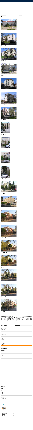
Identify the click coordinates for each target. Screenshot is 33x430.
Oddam (2, 393)
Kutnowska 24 (3, 163)
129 (10, 318)
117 (26, 317)
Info (13, 414)
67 (2, 316)
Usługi (2, 340)
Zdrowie (2, 343)
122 (1, 318)
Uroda (2, 339)
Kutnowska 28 (3, 134)
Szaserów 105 (3, 75)
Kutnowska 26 (3, 149)
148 (4, 319)
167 (28, 319)
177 (10, 320)
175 (8, 320)
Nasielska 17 (3, 45)
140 (24, 318)
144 (30, 318)
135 (18, 318)
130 (12, 318)
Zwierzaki (2, 344)
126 (6, 318)
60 (26, 315)
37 (3, 315)
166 (27, 319)
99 (3, 317)
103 (8, 317)
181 (15, 320)
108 (14, 317)
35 (1, 315)
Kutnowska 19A (4, 252)
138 (22, 318)
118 (27, 317)
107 (13, 317)
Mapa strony (3, 415)
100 (4, 317)
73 (8, 316)
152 (9, 319)
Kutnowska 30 (3, 193)
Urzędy (2, 356)
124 (4, 318)
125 (5, 318)
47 (13, 315)
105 (10, 317)
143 (28, 318)
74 (9, 316)
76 (11, 316)
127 (8, 318)
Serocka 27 (3, 90)
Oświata (2, 355)
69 (4, 316)
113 (21, 317)
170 (1, 320)
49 (15, 315)
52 (18, 315)
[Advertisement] (16, 373)
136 (19, 318)
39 (5, 315)
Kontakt (14, 420)
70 (5, 316)
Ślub (1, 338)
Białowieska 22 (4, 31)
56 (22, 315)
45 (11, 315)
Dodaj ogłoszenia (3, 398)
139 (23, 318)
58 (24, 315)
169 (31, 319)
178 (12, 320)
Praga (13, 415)
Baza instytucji (4, 348)
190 (27, 320)
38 (4, 315)
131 (13, 318)
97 (1, 317)
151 (8, 319)
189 (26, 320)
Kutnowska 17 (3, 296)
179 (13, 320)
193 (31, 320)
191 (28, 320)
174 (6, 320)
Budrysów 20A (3, 119)
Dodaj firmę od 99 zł (16, 345)
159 (18, 319)
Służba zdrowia (3, 354)
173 (5, 320)
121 (31, 317)
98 (2, 317)
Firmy (13, 416)
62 (28, 315)
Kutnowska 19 (3, 267)
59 (25, 315)
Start (13, 413)
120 (30, 317)
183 (18, 320)
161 (21, 319)
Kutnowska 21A (4, 222)
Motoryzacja (2, 334)
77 (12, 316)
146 (1, 319)
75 (10, 316)
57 (23, 315)
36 (2, 315)
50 (16, 315)
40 (6, 315)
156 (14, 319)
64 (30, 315)
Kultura (2, 351)
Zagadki (2, 388)
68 (3, 316)
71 (6, 316)
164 (24, 319)
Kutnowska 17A (4, 281)
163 (23, 319)
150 (6, 319)
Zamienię (2, 397)
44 (10, 315)
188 (24, 320)
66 (1, 316)
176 (9, 320)
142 (27, 318)
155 (13, 319)
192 (30, 320)
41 (7, 315)
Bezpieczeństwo (3, 350)
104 (9, 317)
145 (31, 318)
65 (31, 315)
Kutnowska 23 (3, 208)
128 (9, 318)
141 (26, 318)
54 (20, 315)
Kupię (2, 392)
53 (19, 315)
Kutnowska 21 (3, 237)
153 (10, 319)
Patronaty (3, 416)
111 (18, 317)
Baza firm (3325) (4, 325)
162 (22, 319)
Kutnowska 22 (3, 178)
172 (4, 320)
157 (15, 319)
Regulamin (3, 414)
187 (23, 320)
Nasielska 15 (3, 60)
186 (22, 320)
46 (12, 315)
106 (12, 317)
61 (27, 315)
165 (26, 319)
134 (17, 318)
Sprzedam (2, 394)
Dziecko (2, 329)
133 (15, 318)
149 (5, 319)
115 (23, 317)
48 (14, 315)
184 (19, 320)
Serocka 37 (3, 104)
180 (14, 320)
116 (25, 317)
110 (17, 317)
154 (12, 319)
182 (17, 320)
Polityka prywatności (4, 413)
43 (9, 315)
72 (7, 316)
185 (21, 320)
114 (22, 317)
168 (30, 319)
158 (17, 319)
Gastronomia (3, 333)
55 (21, 315)
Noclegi (2, 335)
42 (8, 315)
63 (29, 315)
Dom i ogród (2, 328)
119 (28, 317)
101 (5, 317)
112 (19, 317)
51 (17, 315)
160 (19, 319)
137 (21, 318)
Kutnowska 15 (3, 311)
